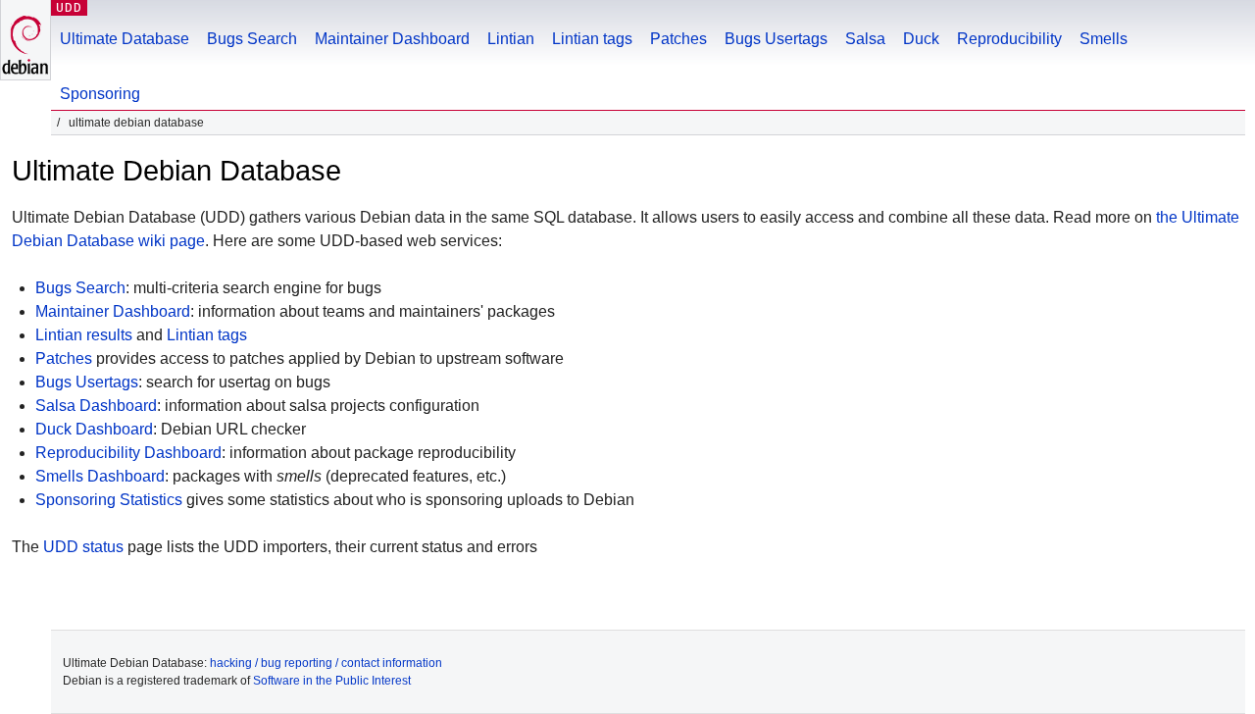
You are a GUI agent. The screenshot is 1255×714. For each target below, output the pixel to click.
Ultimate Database (124, 38)
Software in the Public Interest (332, 681)
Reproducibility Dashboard (128, 452)
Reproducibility (1009, 38)
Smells (1103, 38)
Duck (921, 38)
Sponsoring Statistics (108, 499)
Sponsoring (100, 93)
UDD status (83, 546)
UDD (69, 7)
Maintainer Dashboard (392, 38)
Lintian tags (592, 38)
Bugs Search (252, 38)
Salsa (865, 38)
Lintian (510, 38)
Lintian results (83, 335)
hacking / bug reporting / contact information (326, 663)
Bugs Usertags (776, 38)
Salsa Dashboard (96, 405)
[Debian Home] (25, 39)
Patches (678, 38)
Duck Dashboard (94, 429)
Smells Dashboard (100, 476)
